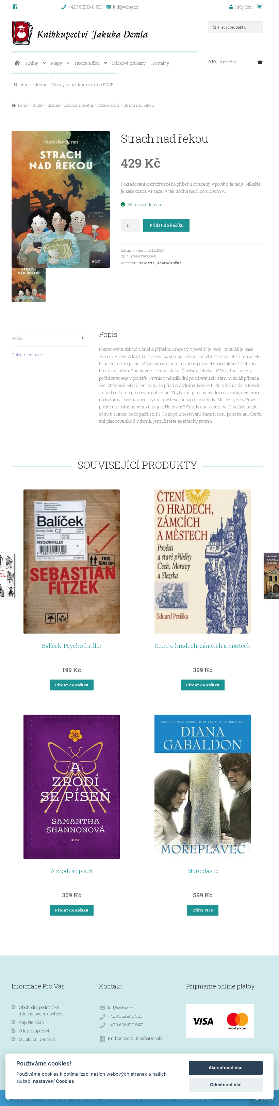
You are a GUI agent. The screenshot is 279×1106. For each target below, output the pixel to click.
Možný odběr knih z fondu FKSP (83, 84)
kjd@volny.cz (120, 1007)
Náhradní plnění (30, 84)
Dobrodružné (108, 105)
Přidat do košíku (166, 225)
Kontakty (160, 63)
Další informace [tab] (27, 355)
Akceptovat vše (226, 1067)
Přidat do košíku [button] (71, 684)
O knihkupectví (34, 1031)
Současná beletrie (79, 105)
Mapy (56, 63)
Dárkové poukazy (129, 63)
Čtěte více (203, 910)
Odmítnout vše (226, 1084)
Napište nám (31, 1022)
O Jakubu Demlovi (37, 1039)
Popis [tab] (17, 338)
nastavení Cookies (53, 1081)
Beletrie (54, 105)
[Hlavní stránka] (17, 63)
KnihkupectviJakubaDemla (135, 1038)
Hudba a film (87, 63)
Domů (23, 105)
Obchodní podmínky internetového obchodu (41, 1010)
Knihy (32, 63)
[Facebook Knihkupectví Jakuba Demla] (15, 7)
